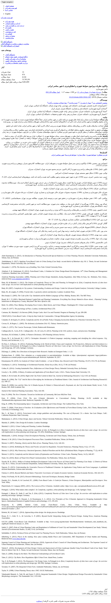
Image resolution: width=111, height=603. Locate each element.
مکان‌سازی (81, 155)
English (7, 14)
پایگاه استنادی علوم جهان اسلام (16, 57)
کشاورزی (8, 34)
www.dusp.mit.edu (18, 539)
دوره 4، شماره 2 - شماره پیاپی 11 (89, 92)
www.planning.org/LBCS (20, 279)
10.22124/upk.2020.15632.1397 (80, 97)
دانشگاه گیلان (10, 55)
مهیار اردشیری (85, 103)
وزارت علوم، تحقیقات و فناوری (16, 63)
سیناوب (39, 601)
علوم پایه (8, 28)
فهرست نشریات (11, 8)
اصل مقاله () (53, 92)
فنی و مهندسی (10, 32)
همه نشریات (9, 21)
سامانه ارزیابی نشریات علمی (15, 59)
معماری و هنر (10, 36)
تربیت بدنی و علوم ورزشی (14, 25)
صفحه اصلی (9, 6)
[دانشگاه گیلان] (6, 42)
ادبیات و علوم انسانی (12, 23)
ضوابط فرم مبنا (70, 155)
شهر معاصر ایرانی (57, 155)
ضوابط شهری (91, 155)
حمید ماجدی (73, 103)
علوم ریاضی (9, 30)
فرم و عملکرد (102, 155)
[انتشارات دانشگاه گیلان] (10, 46)
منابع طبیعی (9, 38)
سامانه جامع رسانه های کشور (16, 61)
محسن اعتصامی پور (100, 103)
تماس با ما (9, 10)
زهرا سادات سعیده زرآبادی (57, 103)
